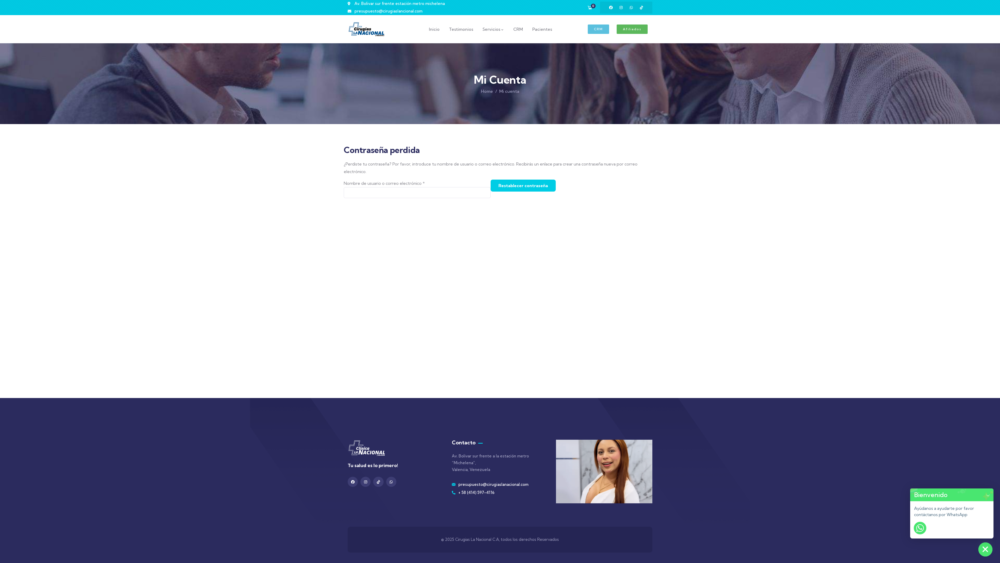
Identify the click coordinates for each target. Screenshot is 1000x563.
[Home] (366, 29)
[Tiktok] (641, 7)
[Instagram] (621, 7)
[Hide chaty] (985, 549)
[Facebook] (611, 7)
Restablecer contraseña (523, 185)
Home (487, 91)
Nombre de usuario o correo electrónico (395, 183)
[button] (988, 495)
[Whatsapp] (631, 7)
